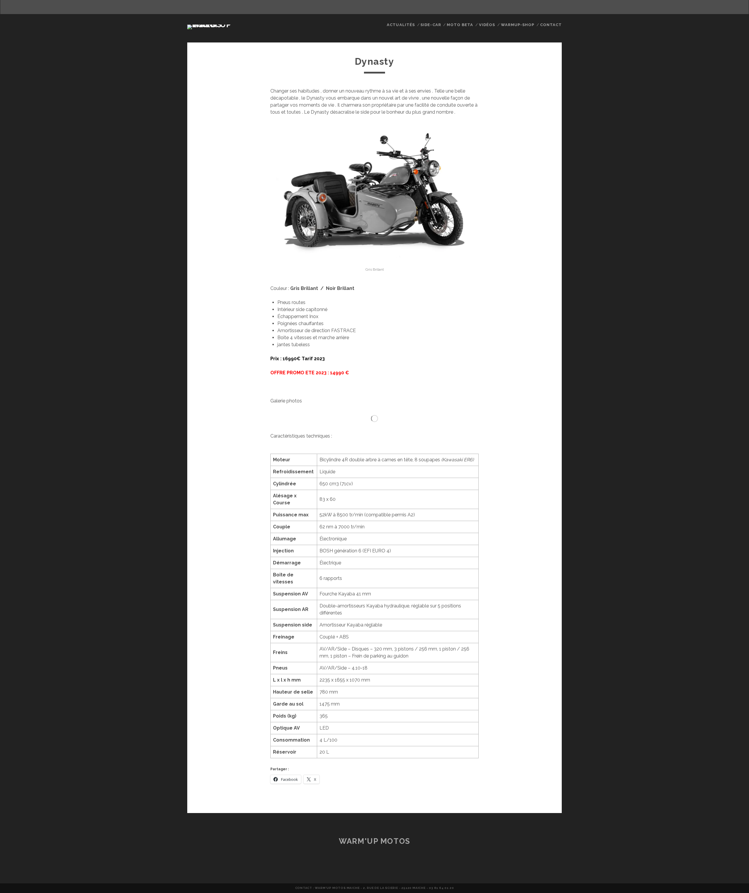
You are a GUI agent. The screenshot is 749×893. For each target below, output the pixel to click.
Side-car (430, 25)
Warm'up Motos (374, 841)
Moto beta (460, 25)
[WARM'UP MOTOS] (217, 24)
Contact (551, 25)
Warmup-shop (517, 25)
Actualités (401, 25)
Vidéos (487, 25)
